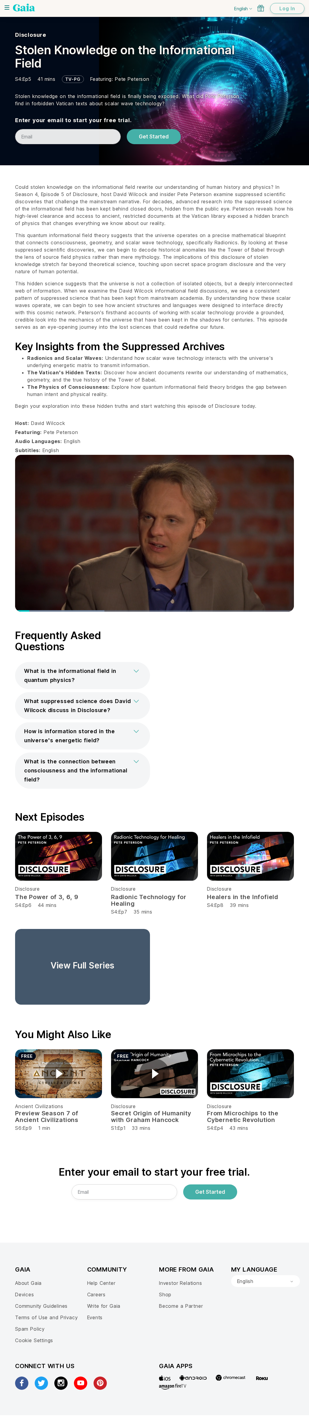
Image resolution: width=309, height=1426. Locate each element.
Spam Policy (30, 1329)
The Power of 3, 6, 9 (46, 897)
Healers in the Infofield (242, 897)
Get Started (154, 137)
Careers (96, 1294)
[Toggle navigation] (7, 7)
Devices (24, 1294)
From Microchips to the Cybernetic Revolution (242, 1116)
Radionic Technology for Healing (148, 900)
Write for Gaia (104, 1306)
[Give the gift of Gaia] (260, 8)
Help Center (101, 1283)
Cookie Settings (34, 1340)
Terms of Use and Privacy (46, 1317)
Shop (165, 1294)
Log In (287, 8)
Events (95, 1317)
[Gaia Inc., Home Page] (24, 7)
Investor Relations (180, 1283)
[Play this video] (58, 1074)
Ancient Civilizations (39, 1106)
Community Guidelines (41, 1306)
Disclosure (30, 35)
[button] (82, 676)
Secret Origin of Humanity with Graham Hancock (151, 1116)
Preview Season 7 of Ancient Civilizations (46, 1116)
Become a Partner (181, 1306)
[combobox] (265, 1281)
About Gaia (28, 1283)
